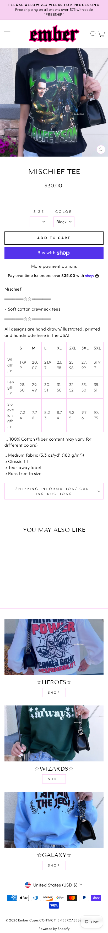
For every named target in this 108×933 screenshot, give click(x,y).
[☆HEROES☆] (54, 647)
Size (39, 211)
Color (63, 211)
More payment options (54, 266)
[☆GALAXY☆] (54, 820)
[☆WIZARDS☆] (54, 733)
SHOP (54, 692)
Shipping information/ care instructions (54, 491)
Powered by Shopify (54, 928)
